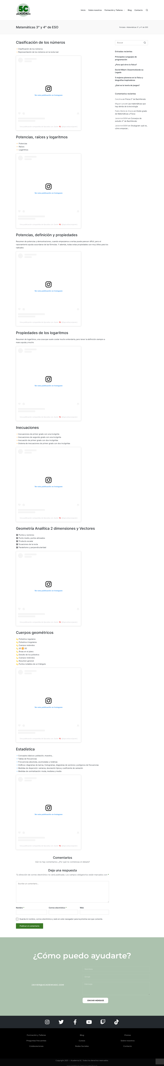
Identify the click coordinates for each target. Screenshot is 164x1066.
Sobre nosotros (128, 1040)
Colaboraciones (36, 1046)
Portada (122, 27)
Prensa (127, 1035)
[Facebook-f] (75, 1022)
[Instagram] (47, 1022)
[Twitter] (61, 1022)
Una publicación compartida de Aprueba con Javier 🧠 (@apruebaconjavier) (48, 127)
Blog (82, 1035)
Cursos (82, 1040)
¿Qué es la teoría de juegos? (127, 85)
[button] (144, 42)
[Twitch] (103, 1022)
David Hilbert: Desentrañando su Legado (129, 71)
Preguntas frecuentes (36, 1040)
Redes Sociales (82, 1046)
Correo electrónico (58, 908)
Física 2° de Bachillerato (135, 99)
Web (82, 908)
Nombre (20, 908)
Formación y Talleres (36, 1035)
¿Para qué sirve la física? (126, 64)
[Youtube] (89, 1022)
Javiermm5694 (121, 118)
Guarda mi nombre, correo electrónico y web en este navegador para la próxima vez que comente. (61, 919)
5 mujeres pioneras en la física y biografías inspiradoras (129, 78)
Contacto (127, 1046)
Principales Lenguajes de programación (126, 58)
